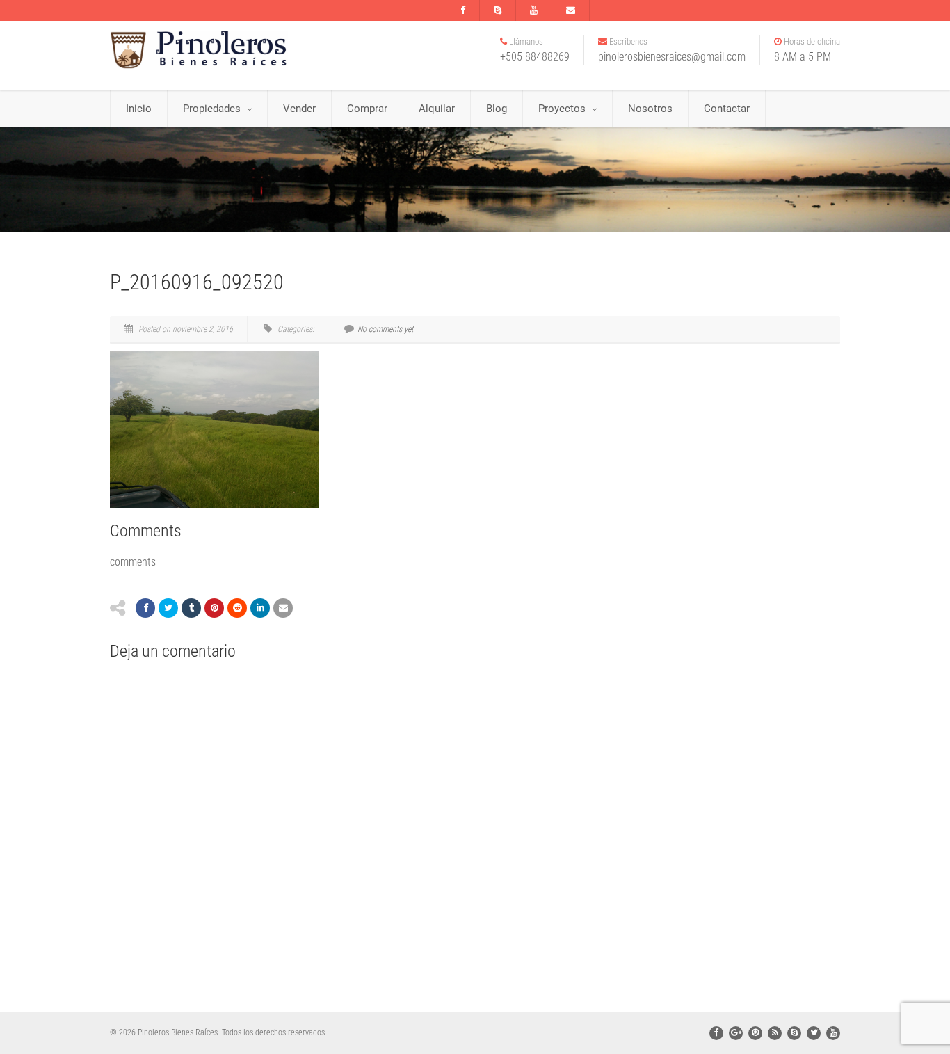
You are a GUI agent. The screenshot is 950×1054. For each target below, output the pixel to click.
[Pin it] (214, 608)
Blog (496, 108)
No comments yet (385, 329)
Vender (299, 108)
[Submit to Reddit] (237, 608)
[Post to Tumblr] (191, 608)
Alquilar (437, 108)
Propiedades (212, 108)
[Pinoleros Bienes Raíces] (224, 50)
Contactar (727, 108)
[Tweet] (168, 608)
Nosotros (650, 108)
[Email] (283, 608)
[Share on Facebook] (145, 608)
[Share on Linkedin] (260, 608)
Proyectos (562, 108)
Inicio (139, 108)
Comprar (367, 108)
